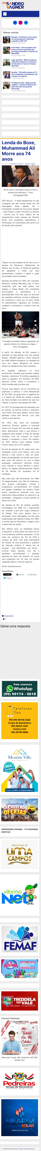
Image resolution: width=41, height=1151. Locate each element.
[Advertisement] (20, 244)
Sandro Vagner (30, 164)
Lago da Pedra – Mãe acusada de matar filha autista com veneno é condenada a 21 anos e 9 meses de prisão (24, 63)
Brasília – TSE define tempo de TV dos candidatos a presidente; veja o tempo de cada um (24, 74)
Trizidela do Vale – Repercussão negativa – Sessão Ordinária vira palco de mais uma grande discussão (23, 86)
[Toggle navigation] (5, 14)
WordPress (14, 1149)
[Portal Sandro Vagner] (13, 5)
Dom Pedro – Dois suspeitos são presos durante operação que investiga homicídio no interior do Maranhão (24, 50)
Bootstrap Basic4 (29, 1149)
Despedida (8, 616)
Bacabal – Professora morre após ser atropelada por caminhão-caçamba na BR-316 (24, 39)
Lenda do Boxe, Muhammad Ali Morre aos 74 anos (18, 151)
